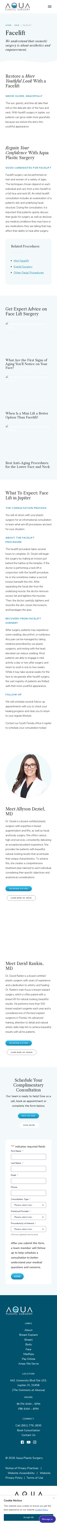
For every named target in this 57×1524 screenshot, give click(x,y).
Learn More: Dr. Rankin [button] (22, 1052)
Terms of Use (34, 1478)
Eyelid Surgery (23, 267)
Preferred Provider (21, 1211)
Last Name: (17, 1163)
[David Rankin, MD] (28, 930)
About (28, 1330)
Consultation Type (20, 1199)
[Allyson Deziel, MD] (28, 775)
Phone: (14, 1187)
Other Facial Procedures (29, 272)
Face (17, 25)
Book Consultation (28, 1430)
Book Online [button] (29, 1125)
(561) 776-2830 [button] (28, 1116)
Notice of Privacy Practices (21, 1468)
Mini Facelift (21, 261)
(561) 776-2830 (31, 1425)
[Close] (54, 1498)
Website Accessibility (21, 1473)
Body (28, 1344)
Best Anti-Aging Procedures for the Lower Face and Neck (27, 465)
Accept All (28, 1517)
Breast (28, 1340)
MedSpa (28, 1354)
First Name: (17, 1151)
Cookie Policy (41, 1509)
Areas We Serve (28, 1363)
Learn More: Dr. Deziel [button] (21, 898)
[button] (49, 6)
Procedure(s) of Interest (23, 1223)
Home (8, 25)
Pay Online (28, 1359)
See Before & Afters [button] (18, 888)
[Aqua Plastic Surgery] (17, 6)
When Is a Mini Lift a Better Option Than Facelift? (26, 415)
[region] (28, 1509)
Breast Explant (28, 1335)
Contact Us (28, 1435)
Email (14, 1175)
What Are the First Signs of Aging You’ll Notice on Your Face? (26, 364)
